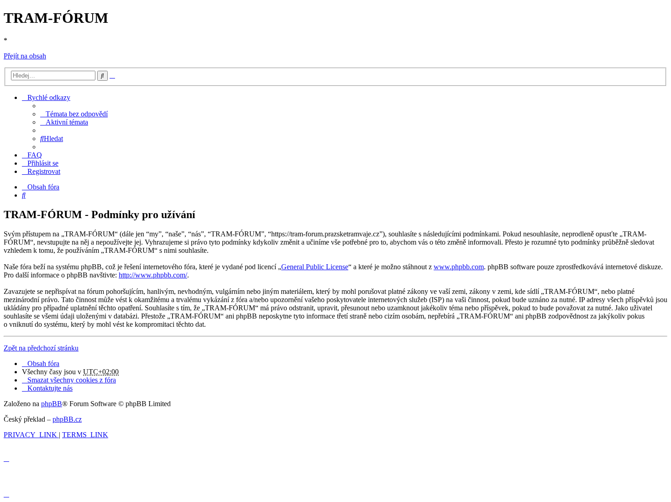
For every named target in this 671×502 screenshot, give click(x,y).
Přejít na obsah (25, 56)
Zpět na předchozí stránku (41, 348)
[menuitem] (74, 114)
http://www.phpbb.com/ (153, 275)
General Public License (314, 267)
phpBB (51, 404)
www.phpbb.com (459, 267)
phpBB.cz (67, 419)
